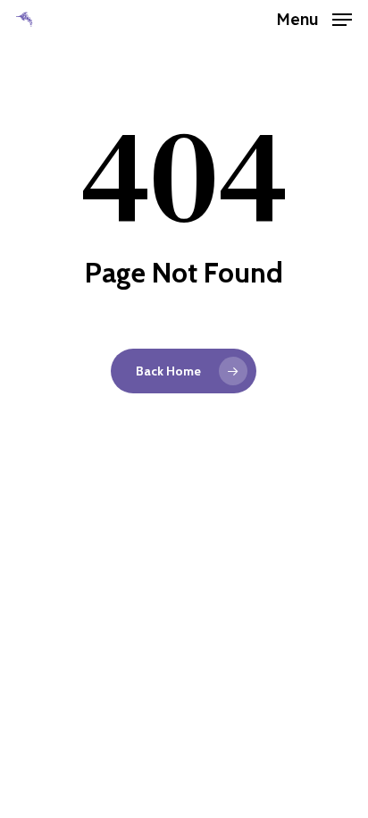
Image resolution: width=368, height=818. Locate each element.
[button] (314, 18)
